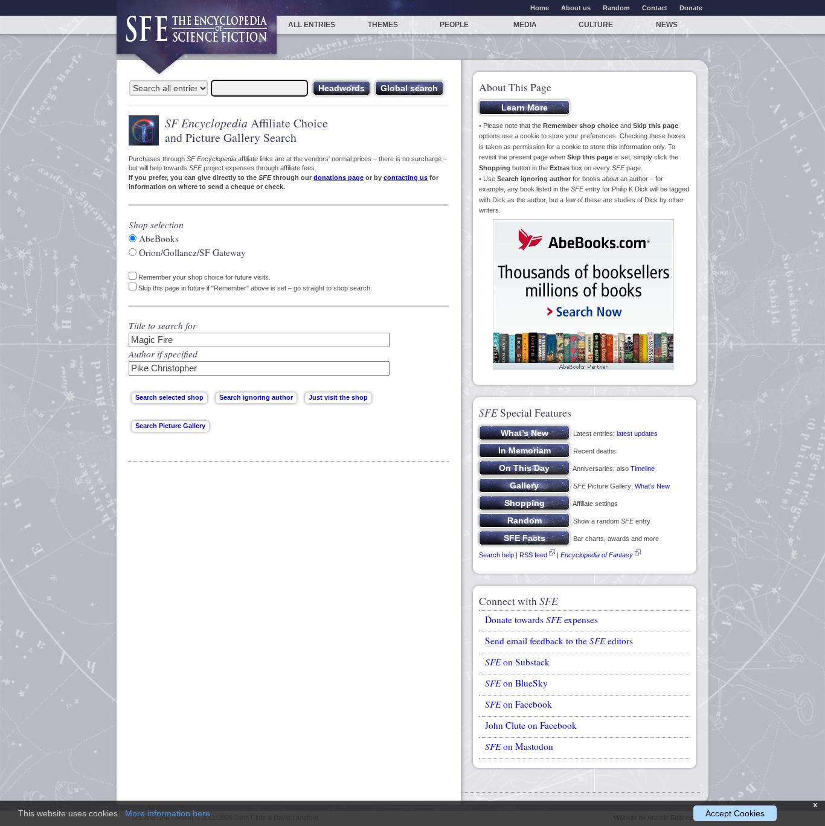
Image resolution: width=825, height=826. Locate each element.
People (454, 25)
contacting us (406, 177)
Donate (690, 7)
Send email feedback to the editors (559, 641)
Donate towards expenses (541, 619)
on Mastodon (519, 746)
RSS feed (533, 555)
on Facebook (518, 704)
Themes (383, 25)
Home (539, 7)
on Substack (517, 662)
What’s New (652, 486)
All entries (311, 25)
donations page (338, 177)
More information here (167, 813)
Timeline (643, 468)
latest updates (637, 433)
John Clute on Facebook (531, 725)
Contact (654, 7)
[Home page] (197, 35)
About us (576, 7)
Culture (596, 25)
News (667, 25)
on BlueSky (516, 683)
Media (525, 25)
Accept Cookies (735, 813)
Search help (496, 555)
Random (616, 7)
